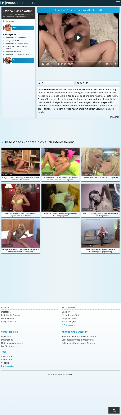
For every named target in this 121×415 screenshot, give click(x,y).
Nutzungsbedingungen (12, 343)
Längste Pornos (8, 321)
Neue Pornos (7, 318)
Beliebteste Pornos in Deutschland (79, 336)
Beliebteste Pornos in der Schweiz (78, 343)
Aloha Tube (6, 359)
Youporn (5, 362)
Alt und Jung (70, 315)
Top (114, 411)
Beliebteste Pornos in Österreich (78, 339)
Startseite (6, 311)
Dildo (67, 311)
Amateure (69, 321)
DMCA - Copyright (10, 346)
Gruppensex (70, 318)
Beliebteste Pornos (10, 315)
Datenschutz (7, 339)
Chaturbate (6, 356)
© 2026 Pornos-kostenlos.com (60, 374)
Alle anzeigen (70, 325)
